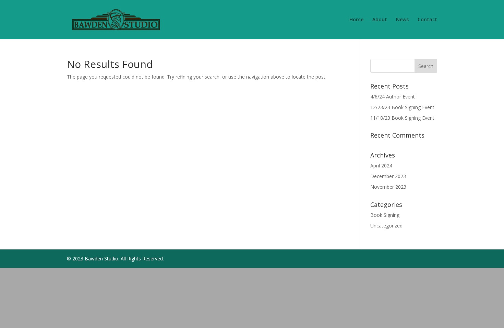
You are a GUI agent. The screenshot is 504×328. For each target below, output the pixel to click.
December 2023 (388, 176)
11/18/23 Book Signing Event (402, 118)
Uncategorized (386, 225)
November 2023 (388, 187)
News (402, 20)
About (379, 20)
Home (356, 20)
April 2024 (381, 165)
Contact (427, 20)
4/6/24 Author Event (392, 96)
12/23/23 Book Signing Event (402, 107)
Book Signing (384, 215)
